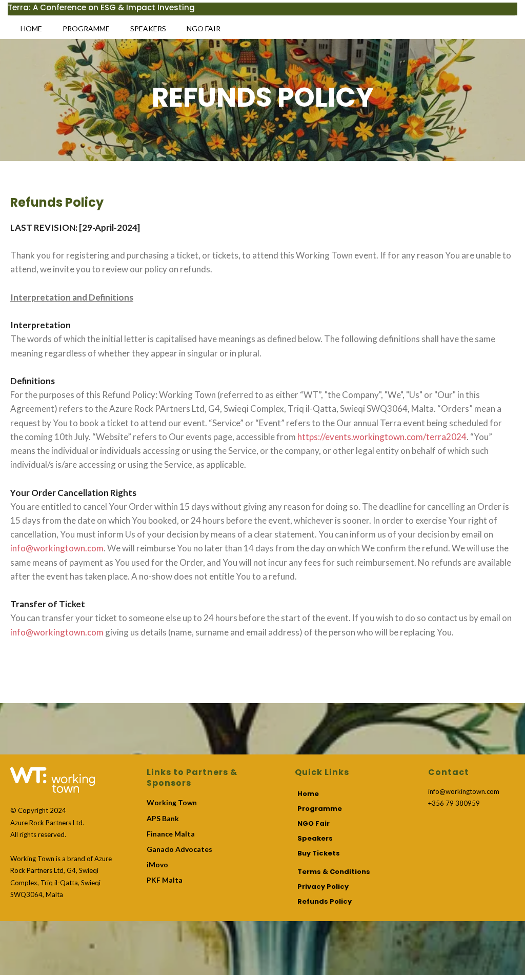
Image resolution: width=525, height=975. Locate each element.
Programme (86, 28)
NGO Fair (203, 28)
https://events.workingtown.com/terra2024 (382, 436)
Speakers (148, 28)
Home (31, 28)
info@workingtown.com (57, 548)
